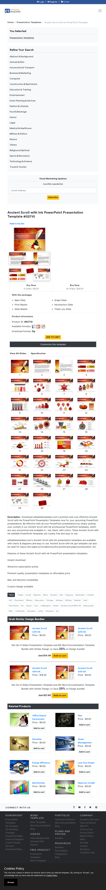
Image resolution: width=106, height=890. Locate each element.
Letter (40, 611)
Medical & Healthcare (20, 128)
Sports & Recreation (20, 156)
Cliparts (34, 844)
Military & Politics (18, 134)
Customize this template (53, 344)
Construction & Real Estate (23, 84)
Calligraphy (45, 605)
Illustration (80, 595)
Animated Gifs (37, 841)
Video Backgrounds (39, 838)
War (80, 716)
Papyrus (69, 595)
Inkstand (49, 611)
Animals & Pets (17, 62)
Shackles (37, 739)
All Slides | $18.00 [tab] (74, 287)
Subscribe (53, 197)
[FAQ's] (75, 807)
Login (41, 2)
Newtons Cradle (86, 783)
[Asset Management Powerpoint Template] (65, 743)
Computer (15, 79)
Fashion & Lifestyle (19, 106)
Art (22, 605)
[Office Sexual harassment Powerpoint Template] (19, 719)
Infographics (61, 854)
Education (39, 600)
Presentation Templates (29, 22)
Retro (45, 595)
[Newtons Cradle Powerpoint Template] (65, 787)
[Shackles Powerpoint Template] (19, 743)
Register (53, 2)
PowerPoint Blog (13, 849)
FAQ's (82, 839)
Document (19, 600)
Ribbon (29, 600)
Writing (68, 600)
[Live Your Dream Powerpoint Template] (65, 767)
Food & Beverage (18, 112)
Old (10, 600)
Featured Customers (65, 819)
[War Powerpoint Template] (65, 719)
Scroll (28, 595)
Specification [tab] (38, 353)
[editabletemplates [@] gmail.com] (81, 807)
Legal (12, 123)
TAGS (11, 595)
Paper (20, 595)
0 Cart (66, 2)
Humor (13, 117)
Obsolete (31, 611)
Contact (84, 846)
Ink (57, 611)
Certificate (20, 611)
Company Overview (89, 819)
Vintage (49, 600)
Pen (61, 595)
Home (10, 22)
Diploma (37, 595)
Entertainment (17, 95)
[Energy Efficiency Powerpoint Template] (19, 767)
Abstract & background (21, 56)
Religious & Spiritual (20, 150)
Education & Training (20, 90)
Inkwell (90, 595)
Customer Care (87, 852)
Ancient (53, 595)
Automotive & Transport (22, 67)
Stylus (29, 605)
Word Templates (38, 822)
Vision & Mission (88, 822)
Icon (36, 605)
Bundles (59, 838)
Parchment (13, 605)
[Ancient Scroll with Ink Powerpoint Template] (19, 632)
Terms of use (86, 829)
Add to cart (60, 656)
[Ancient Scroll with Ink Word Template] (65, 632)
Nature (13, 139)
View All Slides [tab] (18, 353)
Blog (57, 857)
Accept (10, 882)
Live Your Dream (86, 763)
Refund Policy (86, 836)
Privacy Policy (87, 832)
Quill (85, 600)
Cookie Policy (51, 875)
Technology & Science (21, 161)
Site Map (84, 842)
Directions (85, 849)
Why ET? (84, 826)
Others (13, 145)
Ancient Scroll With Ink (71, 605)
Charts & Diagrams (14, 839)
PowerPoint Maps (14, 836)
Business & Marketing (20, 73)
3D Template (11, 826)
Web (11, 611)
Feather (77, 600)
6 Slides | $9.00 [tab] (31, 287)
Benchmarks (38, 783)
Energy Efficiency (41, 763)
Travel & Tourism (18, 167)
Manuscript (89, 605)
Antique (59, 600)
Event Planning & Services (22, 101)
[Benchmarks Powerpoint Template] (19, 787)
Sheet (55, 605)
